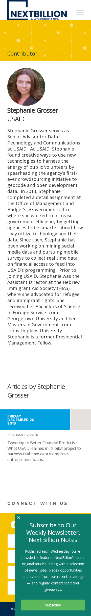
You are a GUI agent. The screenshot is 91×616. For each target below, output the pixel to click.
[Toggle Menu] (80, 12)
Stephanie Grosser (22, 435)
